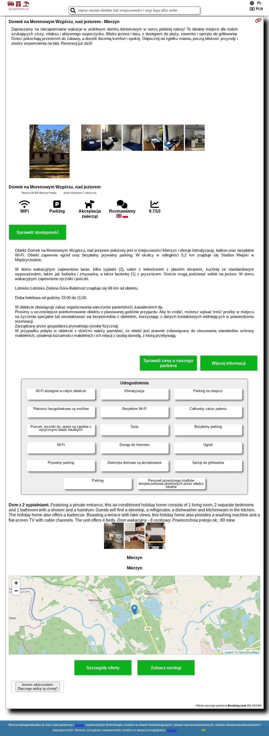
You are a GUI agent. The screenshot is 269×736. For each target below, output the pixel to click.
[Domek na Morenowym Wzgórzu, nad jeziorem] (49, 152)
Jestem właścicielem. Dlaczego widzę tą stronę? (38, 687)
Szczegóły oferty (103, 668)
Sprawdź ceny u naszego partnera (168, 363)
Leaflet (229, 652)
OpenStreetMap (249, 652)
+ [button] (16, 583)
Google (79, 725)
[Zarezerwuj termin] (258, 20)
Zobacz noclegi (166, 668)
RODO (172, 730)
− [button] (16, 591)
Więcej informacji (229, 363)
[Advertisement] (134, 85)
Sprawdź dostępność (38, 232)
